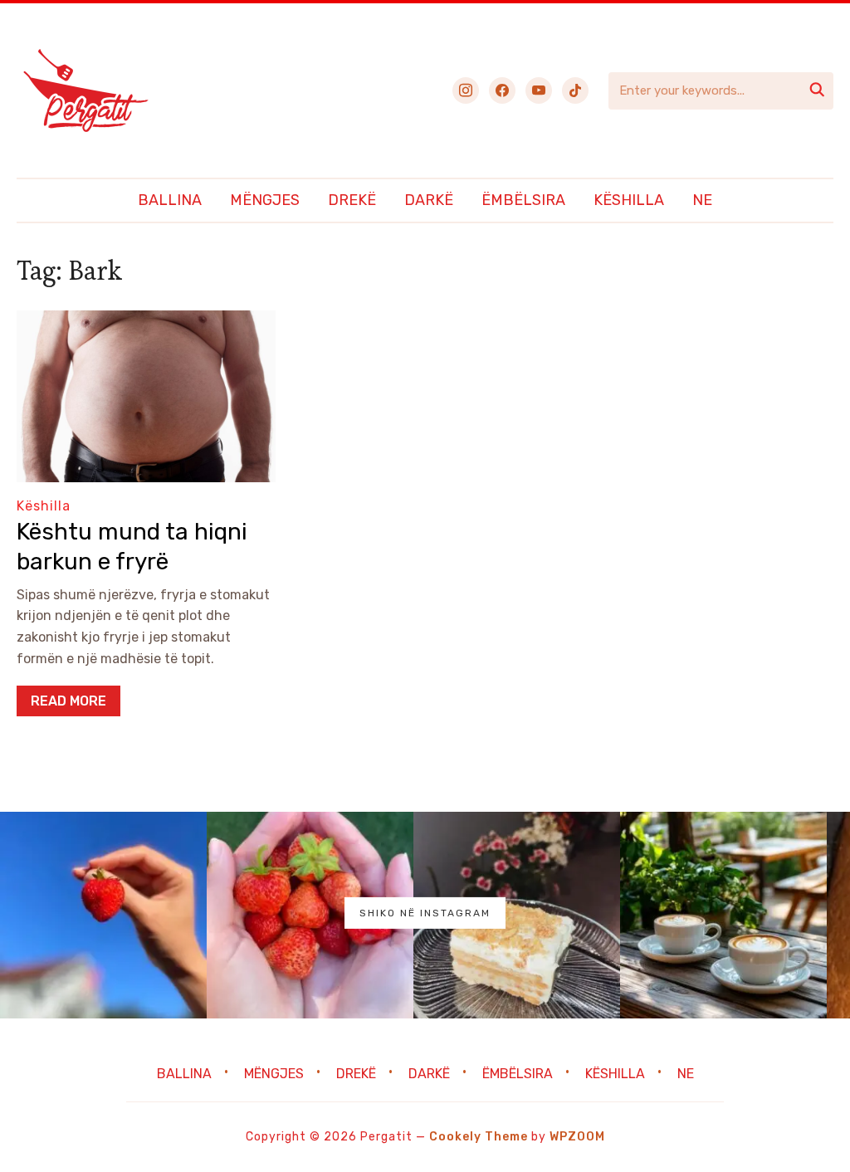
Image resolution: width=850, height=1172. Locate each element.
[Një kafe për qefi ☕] (723, 915)
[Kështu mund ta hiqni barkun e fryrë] (146, 322)
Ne (702, 200)
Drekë (352, 200)
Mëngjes (265, 200)
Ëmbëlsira (523, 200)
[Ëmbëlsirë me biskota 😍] (516, 915)
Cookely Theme (478, 1137)
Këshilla (629, 200)
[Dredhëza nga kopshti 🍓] (310, 915)
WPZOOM (577, 1137)
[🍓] (103, 915)
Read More (68, 701)
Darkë (428, 200)
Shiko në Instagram (425, 913)
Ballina (170, 200)
